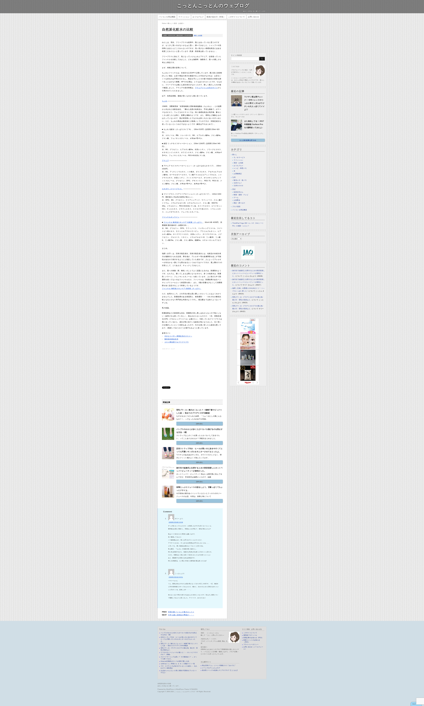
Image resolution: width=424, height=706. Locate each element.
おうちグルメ (198, 17)
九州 (234, 177)
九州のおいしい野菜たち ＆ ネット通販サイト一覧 (178, 663)
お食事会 (237, 200)
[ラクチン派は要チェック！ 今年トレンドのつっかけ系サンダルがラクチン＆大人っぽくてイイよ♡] (236, 105)
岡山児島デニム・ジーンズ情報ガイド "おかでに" (219, 665)
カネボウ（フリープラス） (172, 189)
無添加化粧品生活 (171, 339)
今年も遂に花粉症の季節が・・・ (181, 615)
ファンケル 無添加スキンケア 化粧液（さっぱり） (183, 222)
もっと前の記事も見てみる (247, 140)
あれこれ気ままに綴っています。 (169, 686)
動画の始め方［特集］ (216, 17)
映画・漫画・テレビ (241, 195)
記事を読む (199, 424)
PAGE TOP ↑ (416, 704)
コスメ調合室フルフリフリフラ (176, 342)
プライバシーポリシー (251, 644)
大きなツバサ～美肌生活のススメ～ (178, 336)
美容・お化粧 (178, 23)
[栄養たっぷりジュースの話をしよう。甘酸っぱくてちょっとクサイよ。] (168, 497)
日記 (234, 189)
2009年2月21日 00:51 (176, 577)
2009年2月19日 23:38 (176, 522)
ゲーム (236, 197)
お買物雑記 (238, 174)
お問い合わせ (253, 17)
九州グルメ (238, 183)
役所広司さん (238, 192)
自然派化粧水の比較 (164, 683)
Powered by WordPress (166, 689)
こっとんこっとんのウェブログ (213, 5)
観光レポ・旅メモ (240, 180)
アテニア (165, 160)
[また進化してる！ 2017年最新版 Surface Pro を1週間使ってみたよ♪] (236, 130)
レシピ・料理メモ (240, 168)
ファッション (184, 17)
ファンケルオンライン (170, 217)
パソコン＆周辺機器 (167, 17)
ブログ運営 (236, 206)
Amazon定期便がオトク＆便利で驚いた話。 (175, 661)
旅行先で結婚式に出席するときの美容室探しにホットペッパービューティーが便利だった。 (248, 273)
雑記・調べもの (239, 203)
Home (164, 23)
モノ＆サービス (239, 157)
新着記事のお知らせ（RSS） (253, 637)
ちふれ (164, 101)
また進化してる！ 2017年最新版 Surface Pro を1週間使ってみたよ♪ (254, 124)
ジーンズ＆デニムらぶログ (211, 668)
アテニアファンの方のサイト (206, 88)
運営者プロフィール (250, 635)
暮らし (170, 23)
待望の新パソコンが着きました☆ (181, 612)
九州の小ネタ (238, 185)
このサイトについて (236, 17)
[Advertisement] (180, 365)
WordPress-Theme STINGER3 (186, 689)
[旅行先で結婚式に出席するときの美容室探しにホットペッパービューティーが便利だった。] (168, 478)
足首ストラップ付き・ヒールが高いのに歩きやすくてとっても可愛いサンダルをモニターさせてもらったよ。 (179, 639)
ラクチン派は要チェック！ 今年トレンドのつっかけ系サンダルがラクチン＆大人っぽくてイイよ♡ (254, 103)
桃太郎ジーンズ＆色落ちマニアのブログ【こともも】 (220, 670)
